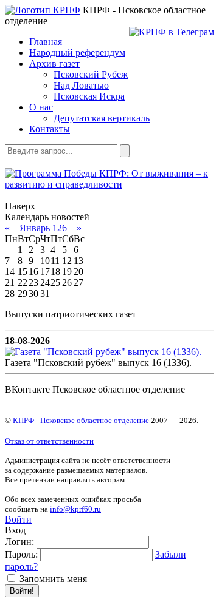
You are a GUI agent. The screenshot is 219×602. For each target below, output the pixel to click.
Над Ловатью (81, 85)
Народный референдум (77, 52)
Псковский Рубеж (91, 74)
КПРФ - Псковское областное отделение (81, 420)
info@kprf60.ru (75, 508)
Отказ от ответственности (49, 440)
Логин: (19, 541)
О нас (41, 107)
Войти (18, 519)
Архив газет (54, 63)
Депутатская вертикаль (102, 118)
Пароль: (21, 554)
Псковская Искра (89, 96)
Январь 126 (43, 228)
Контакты (49, 129)
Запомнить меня (52, 578)
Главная (45, 41)
